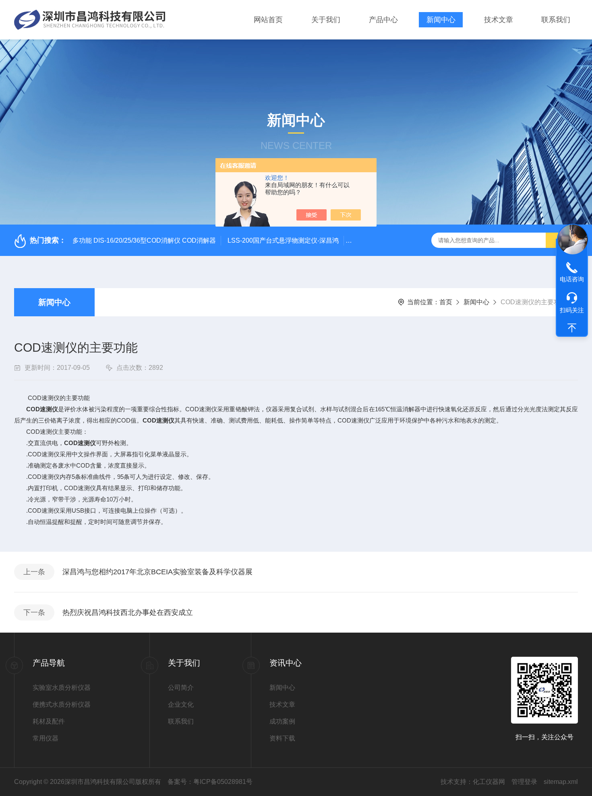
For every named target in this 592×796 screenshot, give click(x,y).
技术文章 (498, 20)
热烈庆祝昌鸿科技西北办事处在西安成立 (127, 612)
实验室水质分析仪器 (62, 687)
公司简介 (181, 687)
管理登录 (524, 781)
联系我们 (555, 20)
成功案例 (282, 721)
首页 (445, 302)
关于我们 (325, 20)
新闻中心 (440, 20)
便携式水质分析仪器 (62, 704)
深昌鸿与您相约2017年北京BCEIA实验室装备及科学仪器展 (157, 572)
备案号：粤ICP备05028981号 (210, 781)
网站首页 (268, 20)
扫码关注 (572, 310)
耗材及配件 (49, 721)
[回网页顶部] (572, 328)
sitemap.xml (561, 781)
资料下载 (282, 738)
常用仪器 (45, 738)
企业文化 (181, 704)
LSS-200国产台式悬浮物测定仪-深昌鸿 (283, 240)
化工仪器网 (489, 781)
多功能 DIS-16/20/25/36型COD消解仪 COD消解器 (144, 240)
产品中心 (383, 20)
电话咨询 (572, 279)
